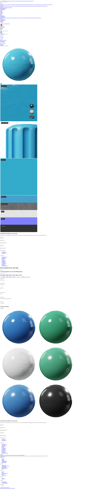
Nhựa (37, 4)
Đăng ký (3, 478)
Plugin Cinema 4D (4, 467)
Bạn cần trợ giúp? (4, 481)
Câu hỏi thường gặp (4, 482)
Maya (2, 15)
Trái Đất (16, 4)
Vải (18, 4)
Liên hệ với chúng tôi (5, 483)
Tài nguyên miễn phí (3, 8)
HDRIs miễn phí (4, 462)
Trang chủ (1, 44)
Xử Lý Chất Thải (4, 263)
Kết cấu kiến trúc (4, 252)
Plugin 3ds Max (4, 466)
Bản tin (3, 474)
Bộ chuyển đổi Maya (4, 468)
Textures (1, 27)
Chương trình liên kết (7, 23)
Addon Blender (4, 465)
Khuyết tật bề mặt (41, 4)
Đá (38, 4)
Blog (2, 472)
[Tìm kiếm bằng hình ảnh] (1, 32)
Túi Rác (3, 447)
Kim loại (27, 4)
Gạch (10, 4)
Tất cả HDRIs (2, 7)
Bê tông (14, 4)
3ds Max (1, 12)
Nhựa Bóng (3, 257)
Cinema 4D (1, 14)
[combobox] (52, 31)
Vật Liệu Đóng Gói (4, 444)
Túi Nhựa (3, 259)
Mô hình (1, 28)
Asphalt (8, 4)
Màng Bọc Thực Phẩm (5, 453)
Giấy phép (13, 488)
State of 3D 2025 (4, 475)
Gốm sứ (12, 4)
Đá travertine (47, 4)
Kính (22, 4)
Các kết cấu (3, 439)
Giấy (32, 4)
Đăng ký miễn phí (2, 456)
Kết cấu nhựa (3, 253)
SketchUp (2, 17)
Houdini (1, 16)
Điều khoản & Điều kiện (3, 488)
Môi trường (5, 7)
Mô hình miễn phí (4, 461)
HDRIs (1, 29)
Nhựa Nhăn (3, 450)
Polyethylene (3, 262)
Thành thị (50, 4)
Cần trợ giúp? (2, 23)
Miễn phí (20, 4)
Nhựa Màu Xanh (4, 258)
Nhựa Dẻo (3, 264)
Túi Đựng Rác (4, 260)
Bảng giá (1, 18)
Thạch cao (34, 4)
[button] (52, 3)
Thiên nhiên (30, 4)
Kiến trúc (5, 4)
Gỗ (51, 4)
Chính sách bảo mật (9, 488)
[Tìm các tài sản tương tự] (1, 84)
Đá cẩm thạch (24, 4)
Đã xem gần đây (2, 19)
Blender (1, 11)
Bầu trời (11, 7)
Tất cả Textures (2, 4)
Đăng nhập (1, 21)
